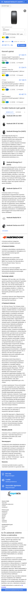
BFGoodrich (4, 526)
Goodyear (4, 514)
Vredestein (4, 520)
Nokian (3, 517)
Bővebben (5, 230)
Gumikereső (4, 507)
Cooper (3, 527)
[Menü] (2, 2)
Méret (4, 28)
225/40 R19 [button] (6, 30)
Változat (4, 32)
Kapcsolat (4, 502)
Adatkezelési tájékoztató (7, 504)
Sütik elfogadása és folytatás (14, 589)
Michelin (4, 516)
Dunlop (3, 529)
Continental (4, 513)
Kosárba (22, 45)
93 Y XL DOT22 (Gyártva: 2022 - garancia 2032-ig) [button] (14, 34)
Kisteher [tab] (18, 112)
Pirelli (3, 519)
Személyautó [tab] (9, 112)
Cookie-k (4, 505)
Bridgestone (5, 511)
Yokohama (4, 521)
